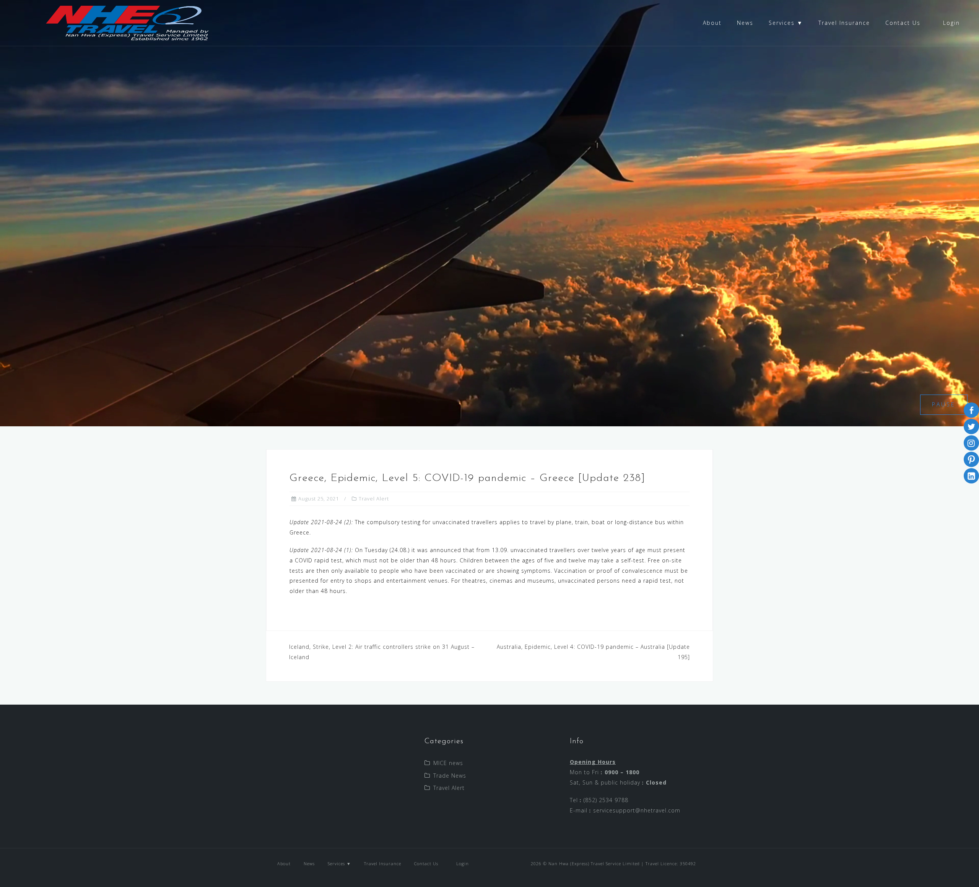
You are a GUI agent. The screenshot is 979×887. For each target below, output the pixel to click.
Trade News (449, 775)
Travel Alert (374, 498)
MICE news (448, 763)
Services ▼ (786, 22)
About (712, 22)
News (745, 22)
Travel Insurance (844, 22)
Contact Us (902, 22)
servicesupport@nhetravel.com (636, 810)
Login (950, 22)
